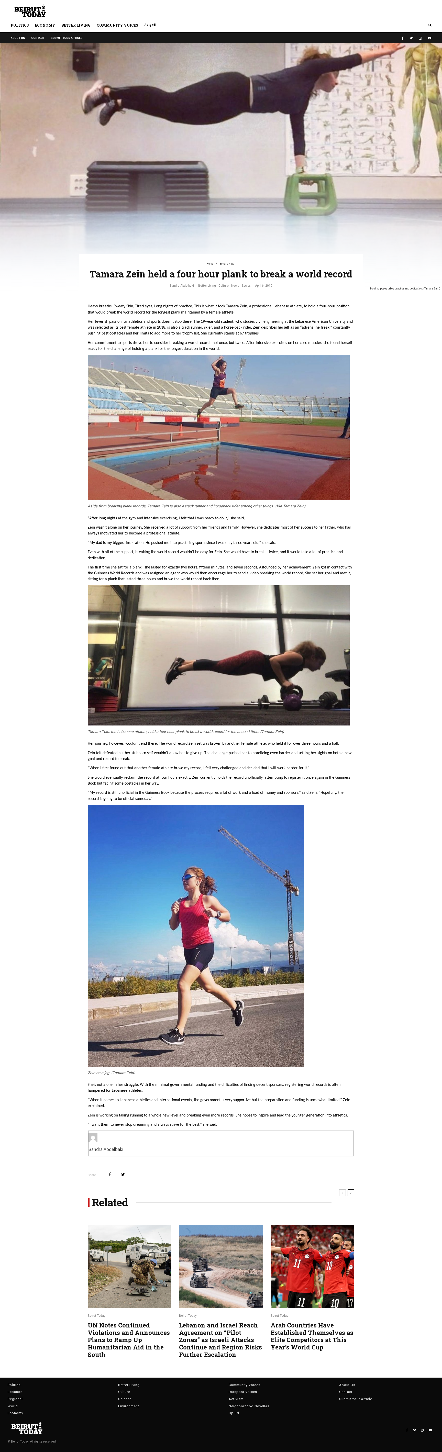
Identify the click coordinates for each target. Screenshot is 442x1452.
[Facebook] (403, 38)
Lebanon (15, 1392)
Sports (246, 285)
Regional (15, 1399)
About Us (18, 38)
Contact (38, 38)
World (13, 1406)
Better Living (76, 25)
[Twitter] (411, 38)
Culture (223, 285)
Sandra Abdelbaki (182, 285)
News (235, 285)
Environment (128, 1406)
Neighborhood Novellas (249, 1406)
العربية (150, 25)
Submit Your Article (66, 38)
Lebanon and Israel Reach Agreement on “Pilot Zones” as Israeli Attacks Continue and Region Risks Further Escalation (220, 1340)
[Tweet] (123, 1174)
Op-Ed (234, 1413)
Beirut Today (96, 1315)
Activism (236, 1399)
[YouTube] (429, 38)
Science (125, 1399)
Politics (20, 25)
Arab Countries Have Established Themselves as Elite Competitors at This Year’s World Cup (312, 1336)
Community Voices (117, 25)
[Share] (110, 1174)
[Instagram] (420, 38)
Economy (45, 25)
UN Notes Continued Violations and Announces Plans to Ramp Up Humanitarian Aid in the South (129, 1340)
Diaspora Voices (243, 1392)
